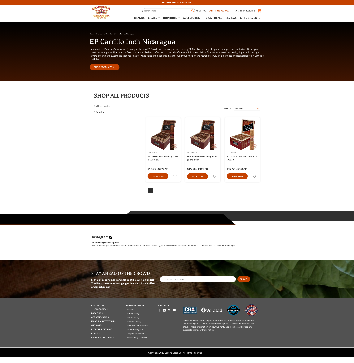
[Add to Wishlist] (175, 176)
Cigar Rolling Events (102, 337)
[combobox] (168, 10)
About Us (201, 10)
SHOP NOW (158, 176)
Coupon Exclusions (135, 333)
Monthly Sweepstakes (103, 321)
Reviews (231, 18)
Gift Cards (96, 325)
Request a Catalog (101, 329)
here (236, 326)
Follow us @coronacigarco (105, 242)
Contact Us (97, 305)
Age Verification (100, 317)
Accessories (191, 18)
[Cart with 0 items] (259, 11)
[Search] (192, 10)
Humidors (170, 18)
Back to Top (149, 190)
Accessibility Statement (137, 337)
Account (130, 309)
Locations (97, 313)
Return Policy (133, 317)
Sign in (238, 10)
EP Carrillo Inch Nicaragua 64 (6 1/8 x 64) (202, 158)
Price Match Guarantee (137, 325)
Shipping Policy (134, 321)
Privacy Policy (133, 313)
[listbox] (247, 108)
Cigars (152, 18)
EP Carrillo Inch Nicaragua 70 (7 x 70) (242, 158)
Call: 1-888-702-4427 (219, 10)
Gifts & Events (250, 18)
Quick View (162, 135)
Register (250, 10)
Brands (139, 18)
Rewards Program (135, 329)
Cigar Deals (214, 18)
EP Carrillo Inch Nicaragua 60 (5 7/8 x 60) (163, 158)
